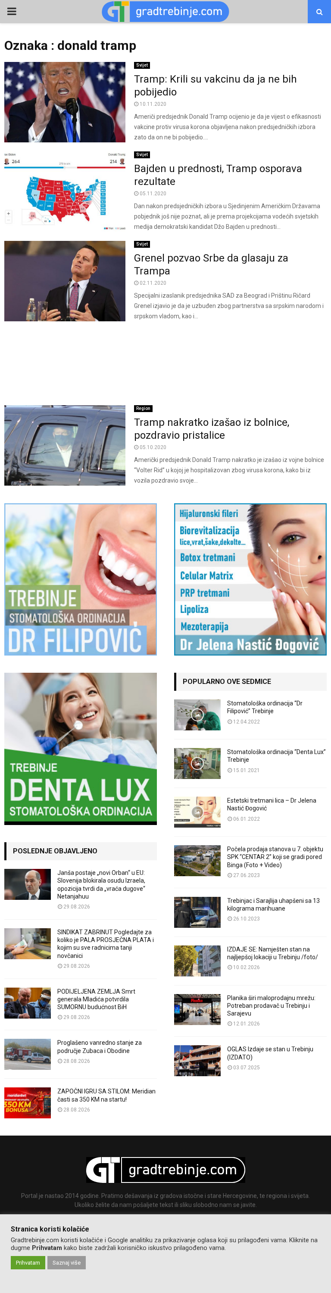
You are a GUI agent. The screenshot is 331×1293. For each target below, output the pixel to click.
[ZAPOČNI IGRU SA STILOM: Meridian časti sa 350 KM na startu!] (27, 1102)
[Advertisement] (165, 363)
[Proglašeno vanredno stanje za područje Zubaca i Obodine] (27, 1054)
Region (143, 408)
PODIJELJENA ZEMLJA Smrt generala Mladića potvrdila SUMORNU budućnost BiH (96, 999)
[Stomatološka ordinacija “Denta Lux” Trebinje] (197, 763)
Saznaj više (67, 1262)
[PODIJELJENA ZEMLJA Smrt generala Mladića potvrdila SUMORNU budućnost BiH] (27, 1003)
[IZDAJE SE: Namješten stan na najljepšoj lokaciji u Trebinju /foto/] (197, 960)
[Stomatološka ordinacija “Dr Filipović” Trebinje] (197, 714)
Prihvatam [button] (28, 1262)
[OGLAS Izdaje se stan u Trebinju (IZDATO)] (197, 1060)
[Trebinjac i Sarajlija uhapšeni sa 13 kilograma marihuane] (197, 912)
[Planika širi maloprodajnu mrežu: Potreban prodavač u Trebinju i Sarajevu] (197, 1009)
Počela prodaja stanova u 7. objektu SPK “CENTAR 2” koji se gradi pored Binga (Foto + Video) (275, 857)
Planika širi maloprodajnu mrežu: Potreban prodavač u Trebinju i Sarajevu (271, 1005)
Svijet (142, 65)
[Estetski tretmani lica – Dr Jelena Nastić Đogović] (197, 812)
